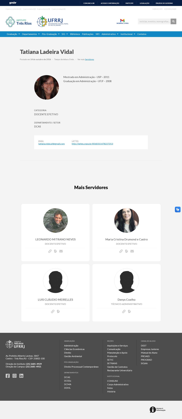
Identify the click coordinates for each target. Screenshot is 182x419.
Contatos (141, 34)
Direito (67, 352)
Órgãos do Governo (164, 3)
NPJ (97, 34)
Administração (71, 345)
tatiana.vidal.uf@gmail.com (51, 143)
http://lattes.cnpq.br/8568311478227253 (92, 143)
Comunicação (113, 349)
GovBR (12, 3)
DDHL (67, 387)
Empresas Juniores (150, 349)
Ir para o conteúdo (13, 9)
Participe (129, 3)
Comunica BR (88, 3)
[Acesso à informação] (158, 409)
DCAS (67, 377)
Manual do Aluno (149, 352)
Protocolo (112, 356)
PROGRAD (146, 359)
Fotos (110, 388)
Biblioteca (75, 34)
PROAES (145, 356)
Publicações (87, 34)
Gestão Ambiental (73, 356)
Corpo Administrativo (118, 384)
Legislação (144, 3)
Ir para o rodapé (58, 9)
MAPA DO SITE (157, 9)
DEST (144, 345)
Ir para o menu (29, 9)
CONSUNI (112, 380)
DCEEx (67, 380)
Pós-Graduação (50, 34)
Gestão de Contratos (117, 366)
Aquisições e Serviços (117, 345)
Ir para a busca (43, 9)
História (111, 391)
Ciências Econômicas (74, 349)
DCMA (67, 384)
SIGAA (144, 363)
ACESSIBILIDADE (170, 9)
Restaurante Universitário (119, 370)
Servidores (89, 59)
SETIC (110, 359)
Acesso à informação (110, 3)
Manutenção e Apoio (117, 352)
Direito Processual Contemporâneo (81, 366)
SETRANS (112, 363)
